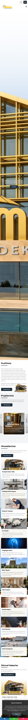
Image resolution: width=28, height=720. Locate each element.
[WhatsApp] (14, 718)
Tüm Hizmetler (7, 455)
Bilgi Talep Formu (25, 2)
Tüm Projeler (6, 405)
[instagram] (23, 718)
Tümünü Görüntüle (8, 674)
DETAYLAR (14, 187)
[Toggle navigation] (26, 6)
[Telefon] (4, 718)
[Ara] (21, 2)
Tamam (16, 714)
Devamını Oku (6, 389)
